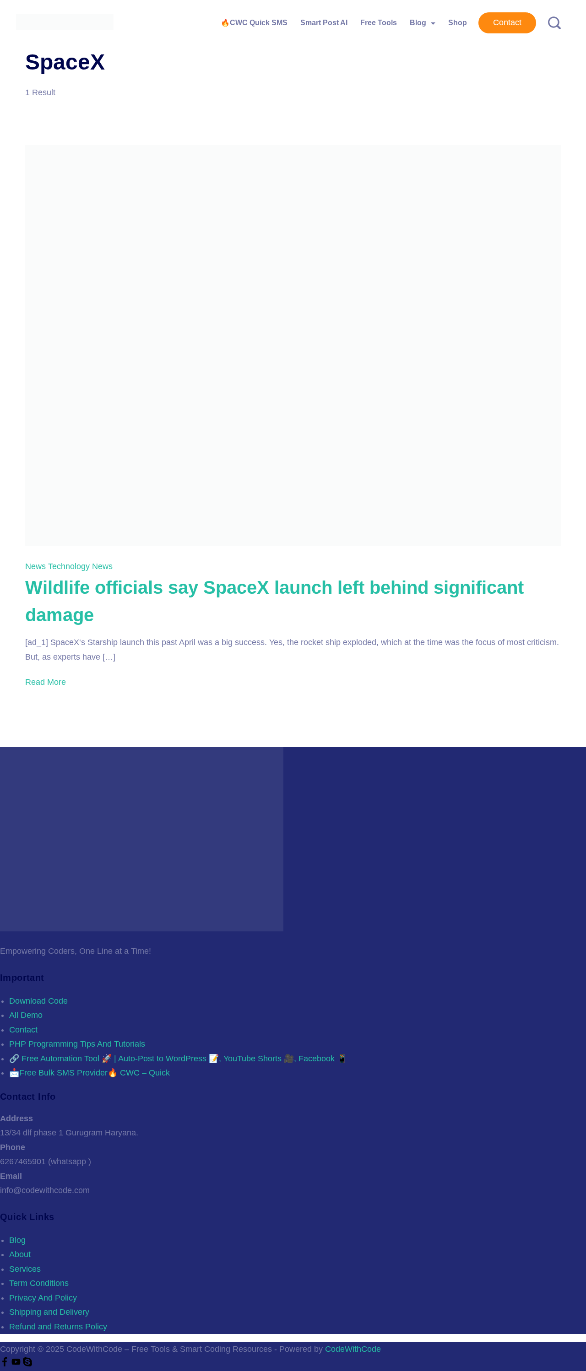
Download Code (38, 1000)
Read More (45, 682)
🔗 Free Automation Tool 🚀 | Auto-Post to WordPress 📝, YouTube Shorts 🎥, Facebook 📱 (178, 1058)
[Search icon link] (551, 23)
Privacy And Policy (43, 1297)
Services (25, 1269)
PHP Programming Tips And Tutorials (77, 1043)
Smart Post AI (323, 23)
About (20, 1254)
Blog (418, 23)
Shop (457, 23)
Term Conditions (39, 1283)
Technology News (80, 566)
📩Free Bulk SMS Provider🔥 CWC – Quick (89, 1072)
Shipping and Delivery (49, 1312)
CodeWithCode (353, 1349)
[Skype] (27, 1363)
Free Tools (378, 23)
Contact (507, 22)
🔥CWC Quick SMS (254, 23)
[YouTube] (17, 1363)
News (36, 566)
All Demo (26, 1015)
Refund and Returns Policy (58, 1326)
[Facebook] (5, 1363)
